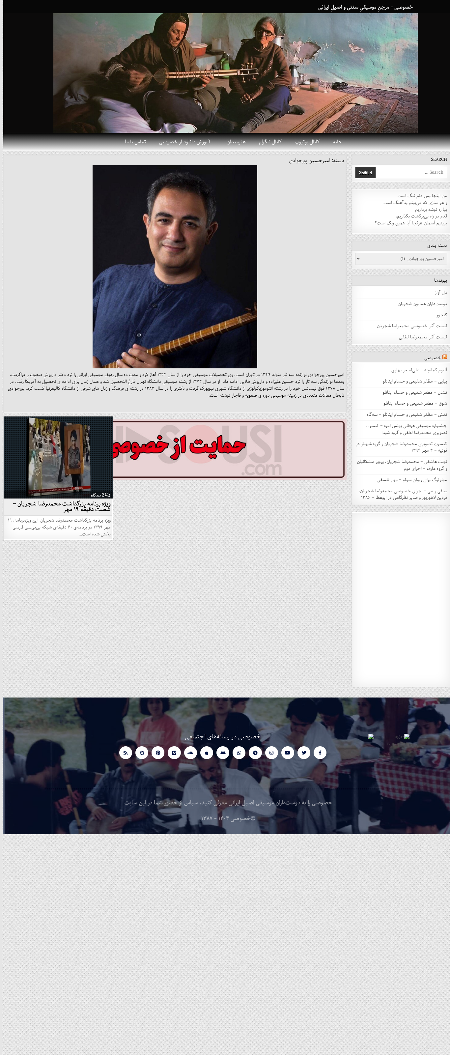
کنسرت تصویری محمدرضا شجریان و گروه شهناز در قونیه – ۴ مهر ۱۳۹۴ (398, 447)
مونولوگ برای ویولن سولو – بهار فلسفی (409, 480)
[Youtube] (284, 752)
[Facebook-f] (316, 752)
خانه (334, 142)
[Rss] (122, 752)
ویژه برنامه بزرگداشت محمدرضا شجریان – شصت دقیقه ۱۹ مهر (59, 506)
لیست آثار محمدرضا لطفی (420, 337)
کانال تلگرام (267, 142)
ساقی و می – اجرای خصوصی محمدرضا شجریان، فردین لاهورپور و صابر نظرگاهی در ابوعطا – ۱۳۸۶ (399, 494)
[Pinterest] (154, 752)
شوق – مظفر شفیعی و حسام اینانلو (412, 403)
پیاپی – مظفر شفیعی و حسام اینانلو (412, 381)
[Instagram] (268, 752)
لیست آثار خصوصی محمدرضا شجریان (409, 326)
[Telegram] (251, 752)
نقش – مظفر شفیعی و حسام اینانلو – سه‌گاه (404, 414)
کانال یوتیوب (304, 142)
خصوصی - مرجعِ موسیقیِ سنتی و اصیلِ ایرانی (362, 7)
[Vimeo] (170, 752)
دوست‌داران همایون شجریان (419, 304)
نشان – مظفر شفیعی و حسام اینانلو (411, 392)
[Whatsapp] (235, 752)
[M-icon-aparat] (138, 752)
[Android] (219, 752)
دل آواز (438, 293)
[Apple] (203, 752)
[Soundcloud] (187, 752)
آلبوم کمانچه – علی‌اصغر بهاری (416, 370)
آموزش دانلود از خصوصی (181, 142)
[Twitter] (300, 752)
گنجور (438, 315)
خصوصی (429, 358)
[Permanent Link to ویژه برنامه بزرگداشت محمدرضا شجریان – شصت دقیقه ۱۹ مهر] (54, 457)
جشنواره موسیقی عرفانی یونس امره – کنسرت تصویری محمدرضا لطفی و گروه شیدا (403, 429)
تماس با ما (132, 142)
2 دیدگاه (94, 495)
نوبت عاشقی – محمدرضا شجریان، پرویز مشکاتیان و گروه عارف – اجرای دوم (399, 465)
